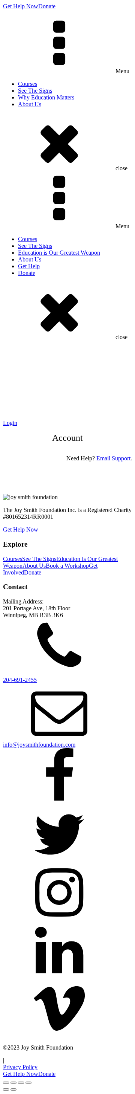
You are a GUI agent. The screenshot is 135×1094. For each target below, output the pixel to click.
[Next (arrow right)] (13, 1089)
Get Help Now (20, 6)
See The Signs (35, 90)
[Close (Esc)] (29, 1083)
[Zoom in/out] (6, 1083)
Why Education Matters (46, 97)
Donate (47, 6)
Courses (27, 84)
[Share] (21, 1083)
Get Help (29, 266)
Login (10, 423)
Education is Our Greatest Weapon (59, 252)
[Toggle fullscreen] (13, 1083)
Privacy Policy (20, 1067)
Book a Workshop (67, 565)
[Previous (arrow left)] (6, 1089)
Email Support (113, 458)
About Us (29, 104)
